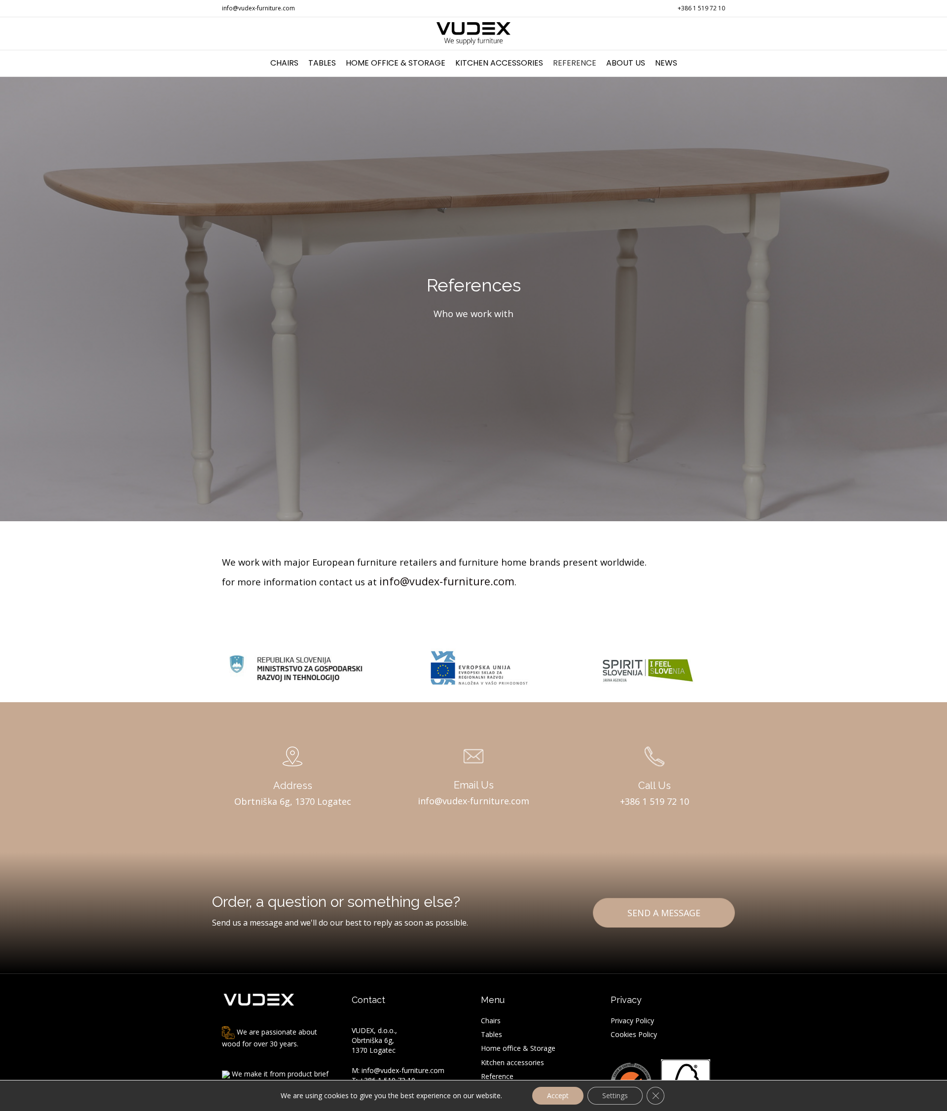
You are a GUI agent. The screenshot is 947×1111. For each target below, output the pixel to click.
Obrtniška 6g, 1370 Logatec (292, 801)
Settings (615, 1095)
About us (625, 63)
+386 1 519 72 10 (701, 8)
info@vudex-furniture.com (258, 8)
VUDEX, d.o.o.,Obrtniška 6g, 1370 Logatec (374, 1040)
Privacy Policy (632, 1020)
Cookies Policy (634, 1034)
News (666, 63)
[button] (664, 913)
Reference (574, 63)
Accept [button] (558, 1095)
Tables (322, 63)
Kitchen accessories (499, 63)
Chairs (284, 63)
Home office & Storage (395, 63)
